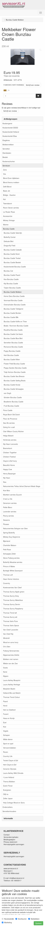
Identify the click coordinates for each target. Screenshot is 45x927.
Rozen (5, 752)
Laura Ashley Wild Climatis (13, 773)
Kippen (5, 676)
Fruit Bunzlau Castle (11, 406)
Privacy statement (10, 842)
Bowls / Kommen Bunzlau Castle (16, 325)
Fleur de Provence (10, 419)
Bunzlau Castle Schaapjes (14, 389)
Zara (5, 170)
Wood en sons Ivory (10, 642)
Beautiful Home (9, 465)
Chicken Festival (9, 456)
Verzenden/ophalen (11, 837)
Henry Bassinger (9, 473)
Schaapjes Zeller (9, 554)
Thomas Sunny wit (10, 617)
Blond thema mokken (11, 182)
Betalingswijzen (9, 839)
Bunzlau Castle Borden (12, 313)
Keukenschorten (9, 161)
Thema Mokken (9, 781)
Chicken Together (10, 452)
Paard (5, 701)
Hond (5, 705)
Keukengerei (7, 123)
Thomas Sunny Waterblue (13, 600)
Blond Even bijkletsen (11, 178)
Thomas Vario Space (11, 625)
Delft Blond (7, 186)
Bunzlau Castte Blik (11, 317)
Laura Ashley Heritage (11, 684)
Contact (6, 834)
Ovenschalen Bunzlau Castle (15, 304)
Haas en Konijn (9, 718)
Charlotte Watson (9, 545)
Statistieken (35, 919)
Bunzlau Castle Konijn (12, 385)
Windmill (6, 638)
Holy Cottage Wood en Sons (14, 802)
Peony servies (8, 516)
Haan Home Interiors (11, 579)
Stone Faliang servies (11, 558)
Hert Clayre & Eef (9, 764)
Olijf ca (5, 794)
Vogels (5, 731)
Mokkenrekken (8, 144)
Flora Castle (7, 410)
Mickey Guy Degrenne (11, 537)
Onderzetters (7, 807)
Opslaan (38, 923)
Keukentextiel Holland (11, 132)
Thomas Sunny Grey (11, 596)
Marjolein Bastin (9, 689)
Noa (4, 482)
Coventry (6, 583)
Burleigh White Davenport (13, 570)
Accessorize (7, 216)
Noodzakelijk (9, 919)
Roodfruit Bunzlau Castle (13, 330)
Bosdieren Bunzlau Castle (13, 401)
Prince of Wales (9, 566)
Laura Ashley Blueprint (11, 680)
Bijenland (6, 541)
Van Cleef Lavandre (10, 629)
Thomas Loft (8, 575)
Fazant (5, 714)
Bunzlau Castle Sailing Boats (14, 380)
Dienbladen (7, 153)
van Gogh (7, 393)
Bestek (5, 157)
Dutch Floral (7, 786)
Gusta (5, 667)
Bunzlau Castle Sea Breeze (14, 376)
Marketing (8, 922)
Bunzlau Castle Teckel (12, 258)
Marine (5, 224)
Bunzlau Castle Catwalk (13, 250)
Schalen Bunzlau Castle (13, 397)
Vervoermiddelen (9, 748)
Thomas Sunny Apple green (13, 591)
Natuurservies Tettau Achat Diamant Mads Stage (21, 486)
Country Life (7, 756)
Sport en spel (8, 743)
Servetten (6, 149)
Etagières (6, 140)
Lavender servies (9, 511)
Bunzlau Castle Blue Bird (13, 338)
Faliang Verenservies (11, 651)
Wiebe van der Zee (10, 663)
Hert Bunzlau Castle (11, 355)
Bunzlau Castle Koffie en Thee (15, 321)
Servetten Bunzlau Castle (13, 342)
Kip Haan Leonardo (10, 444)
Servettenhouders (9, 811)
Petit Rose (7, 549)
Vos (4, 174)
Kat (4, 199)
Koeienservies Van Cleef (12, 587)
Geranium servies (10, 503)
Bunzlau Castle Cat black (13, 334)
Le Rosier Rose (9, 212)
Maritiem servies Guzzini (12, 494)
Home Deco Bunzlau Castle (14, 296)
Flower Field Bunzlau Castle (14, 363)
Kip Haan (6, 478)
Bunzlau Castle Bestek (12, 262)
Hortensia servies (9, 440)
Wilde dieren (8, 739)
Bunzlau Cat (8, 271)
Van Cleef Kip (8, 634)
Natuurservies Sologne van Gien (15, 528)
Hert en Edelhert (9, 710)
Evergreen (7, 790)
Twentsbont (7, 203)
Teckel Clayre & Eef (10, 760)
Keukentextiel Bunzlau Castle (15, 266)
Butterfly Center (10, 237)
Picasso (6, 524)
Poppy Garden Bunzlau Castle (15, 368)
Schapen (6, 735)
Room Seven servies (11, 207)
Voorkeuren (22, 919)
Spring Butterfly (9, 532)
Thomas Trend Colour (11, 697)
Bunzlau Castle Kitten (12, 359)
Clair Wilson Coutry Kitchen (13, 431)
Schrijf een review (32, 85)
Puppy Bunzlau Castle (12, 351)
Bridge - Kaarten (9, 195)
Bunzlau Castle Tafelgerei (13, 309)
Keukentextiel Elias (10, 136)
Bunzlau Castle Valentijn (13, 233)
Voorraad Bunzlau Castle (13, 300)
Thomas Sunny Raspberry (13, 608)
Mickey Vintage (9, 220)
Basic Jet (6, 191)
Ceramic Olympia (9, 769)
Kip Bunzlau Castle (11, 283)
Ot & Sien (6, 646)
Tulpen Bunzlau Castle (12, 288)
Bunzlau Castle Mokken (13, 292)
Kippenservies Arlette (11, 655)
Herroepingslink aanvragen (14, 844)
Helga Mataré (8, 435)
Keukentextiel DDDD (10, 127)
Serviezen (6, 165)
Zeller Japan (8, 798)
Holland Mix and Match (12, 693)
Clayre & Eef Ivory (10, 461)
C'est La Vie (7, 499)
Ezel (4, 722)
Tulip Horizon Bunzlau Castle (15, 372)
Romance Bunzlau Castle (13, 347)
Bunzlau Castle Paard (12, 275)
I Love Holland (8, 777)
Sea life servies (9, 423)
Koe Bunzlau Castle (11, 279)
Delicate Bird (8, 241)
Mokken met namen (10, 659)
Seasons (6, 520)
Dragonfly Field (9, 245)
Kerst (5, 672)
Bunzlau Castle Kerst (12, 254)
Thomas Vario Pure (10, 621)
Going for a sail (9, 427)
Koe (4, 726)
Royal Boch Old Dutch (11, 414)
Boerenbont (7, 448)
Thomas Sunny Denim (11, 604)
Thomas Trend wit (10, 613)
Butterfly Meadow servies (12, 562)
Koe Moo (6, 490)
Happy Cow (7, 469)
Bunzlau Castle (9, 229)
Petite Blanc (7, 507)
